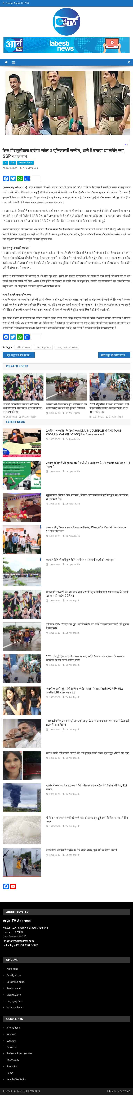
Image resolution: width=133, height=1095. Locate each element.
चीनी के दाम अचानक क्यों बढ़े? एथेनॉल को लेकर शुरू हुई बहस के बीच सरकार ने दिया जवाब (87, 819)
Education (12, 1066)
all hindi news (23, 347)
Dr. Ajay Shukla (73, 439)
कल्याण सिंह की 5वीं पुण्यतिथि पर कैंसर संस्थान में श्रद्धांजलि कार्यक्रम (80, 559)
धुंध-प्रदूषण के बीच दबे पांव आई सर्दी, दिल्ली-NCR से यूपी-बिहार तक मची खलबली (20, 355)
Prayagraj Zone (15, 1001)
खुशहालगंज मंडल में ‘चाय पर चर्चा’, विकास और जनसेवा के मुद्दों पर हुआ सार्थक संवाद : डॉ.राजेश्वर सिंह (87, 497)
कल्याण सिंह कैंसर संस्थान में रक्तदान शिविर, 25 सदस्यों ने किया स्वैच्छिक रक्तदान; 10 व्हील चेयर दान (86, 529)
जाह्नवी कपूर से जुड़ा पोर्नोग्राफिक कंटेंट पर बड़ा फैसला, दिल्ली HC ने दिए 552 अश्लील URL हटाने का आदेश (84, 690)
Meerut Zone (25, 162)
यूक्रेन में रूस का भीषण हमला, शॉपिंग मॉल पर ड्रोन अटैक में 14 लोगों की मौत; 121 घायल (86, 787)
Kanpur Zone (14, 988)
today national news (67, 347)
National (11, 1034)
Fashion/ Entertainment (20, 1053)
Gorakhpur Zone (15, 981)
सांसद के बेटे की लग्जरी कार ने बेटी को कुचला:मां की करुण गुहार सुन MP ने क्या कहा (87, 753)
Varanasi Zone (15, 1007)
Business (11, 1047)
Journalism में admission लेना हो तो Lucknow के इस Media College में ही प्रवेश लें (88, 464)
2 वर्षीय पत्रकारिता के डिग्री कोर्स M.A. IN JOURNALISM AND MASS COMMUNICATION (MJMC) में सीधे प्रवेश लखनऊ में (84, 432)
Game (10, 1073)
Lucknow (11, 1040)
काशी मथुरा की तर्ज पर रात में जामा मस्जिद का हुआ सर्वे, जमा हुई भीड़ (115, 355)
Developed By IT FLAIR (119, 1091)
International (13, 1027)
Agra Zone (12, 968)
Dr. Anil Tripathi (30, 168)
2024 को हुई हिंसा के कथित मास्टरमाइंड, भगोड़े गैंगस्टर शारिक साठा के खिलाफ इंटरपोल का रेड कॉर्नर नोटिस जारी (109, 408)
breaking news (43, 347)
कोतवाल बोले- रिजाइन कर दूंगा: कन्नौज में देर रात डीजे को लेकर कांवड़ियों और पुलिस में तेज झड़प (66, 406)
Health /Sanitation (16, 1079)
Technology (13, 1060)
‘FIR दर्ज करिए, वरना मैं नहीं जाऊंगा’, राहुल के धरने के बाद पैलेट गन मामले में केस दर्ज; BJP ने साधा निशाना (88, 722)
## (12, 162)
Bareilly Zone (14, 975)
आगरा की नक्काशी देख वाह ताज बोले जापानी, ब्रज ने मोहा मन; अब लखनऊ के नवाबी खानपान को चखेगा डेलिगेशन (22, 408)
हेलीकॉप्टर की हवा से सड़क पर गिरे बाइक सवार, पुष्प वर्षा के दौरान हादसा (81, 850)
